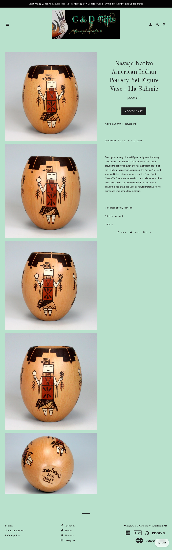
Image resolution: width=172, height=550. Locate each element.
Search (9, 525)
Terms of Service (14, 530)
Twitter (68, 530)
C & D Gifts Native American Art (149, 525)
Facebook (69, 525)
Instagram (70, 540)
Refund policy (12, 535)
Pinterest (69, 535)
